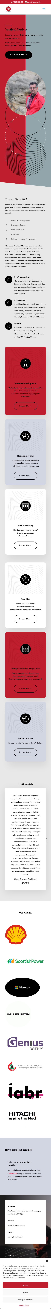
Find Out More (18, 55)
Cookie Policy (24, 1305)
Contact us (12, 1174)
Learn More (25, 406)
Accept (25, 1285)
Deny (25, 1292)
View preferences (25, 1299)
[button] (47, 1261)
